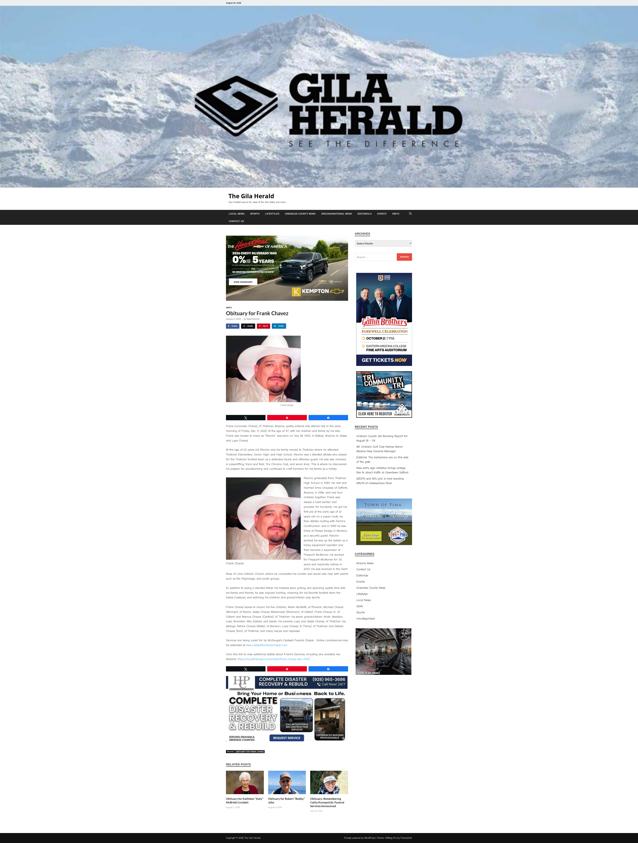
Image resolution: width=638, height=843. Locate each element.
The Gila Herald (251, 196)
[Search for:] (383, 257)
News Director (253, 319)
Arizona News (364, 563)
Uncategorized (365, 618)
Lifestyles (272, 213)
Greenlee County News (300, 213)
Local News (236, 213)
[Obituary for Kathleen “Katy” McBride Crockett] (245, 784)
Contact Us (236, 221)
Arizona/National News (336, 213)
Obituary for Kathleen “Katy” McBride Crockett (244, 800)
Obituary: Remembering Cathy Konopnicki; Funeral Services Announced (327, 802)
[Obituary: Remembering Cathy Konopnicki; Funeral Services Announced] (329, 784)
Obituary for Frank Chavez (250, 751)
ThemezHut (406, 838)
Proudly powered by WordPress (359, 838)
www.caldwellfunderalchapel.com (266, 645)
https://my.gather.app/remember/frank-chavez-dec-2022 (273, 659)
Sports (255, 213)
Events (381, 213)
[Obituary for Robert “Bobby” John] (287, 784)
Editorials (365, 213)
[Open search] (410, 214)
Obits (395, 213)
